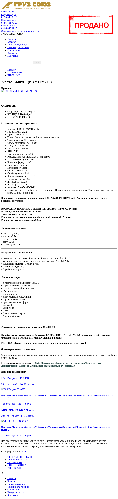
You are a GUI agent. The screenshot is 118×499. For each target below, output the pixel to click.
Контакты (12, 55)
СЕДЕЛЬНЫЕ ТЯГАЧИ (19, 457)
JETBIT (25, 451)
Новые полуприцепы (18, 44)
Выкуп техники (15, 53)
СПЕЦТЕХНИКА (16, 465)
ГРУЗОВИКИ (14, 462)
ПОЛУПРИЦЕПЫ (17, 459)
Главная (11, 39)
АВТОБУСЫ (14, 468)
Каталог (11, 42)
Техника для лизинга (18, 47)
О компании (13, 50)
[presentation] (1, 96)
